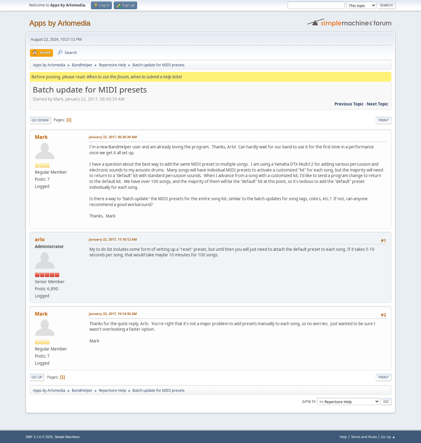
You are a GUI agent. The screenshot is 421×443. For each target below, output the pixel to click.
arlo (40, 239)
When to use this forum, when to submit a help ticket (134, 77)
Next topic (377, 104)
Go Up (36, 377)
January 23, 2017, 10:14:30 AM (113, 313)
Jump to (308, 401)
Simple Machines (67, 437)
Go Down (40, 120)
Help (343, 436)
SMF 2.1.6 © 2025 (39, 437)
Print (383, 120)
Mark (41, 137)
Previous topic (349, 104)
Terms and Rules (364, 436)
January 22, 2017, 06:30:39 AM (113, 137)
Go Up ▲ (388, 436)
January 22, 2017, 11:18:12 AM (113, 239)
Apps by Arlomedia (59, 23)
